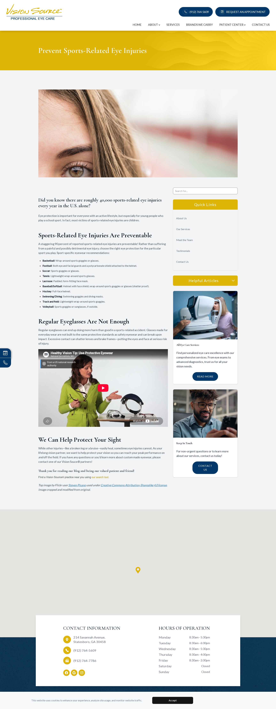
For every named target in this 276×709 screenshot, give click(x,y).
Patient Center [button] (231, 24)
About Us (181, 218)
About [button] (153, 24)
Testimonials (183, 250)
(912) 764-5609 (199, 11)
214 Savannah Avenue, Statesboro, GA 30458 (89, 639)
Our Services (183, 229)
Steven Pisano (77, 485)
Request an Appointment (246, 11)
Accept (173, 700)
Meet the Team (184, 239)
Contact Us (261, 24)
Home (137, 24)
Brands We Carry (199, 24)
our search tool (100, 477)
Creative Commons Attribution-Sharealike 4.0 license (134, 485)
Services (173, 24)
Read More (205, 376)
